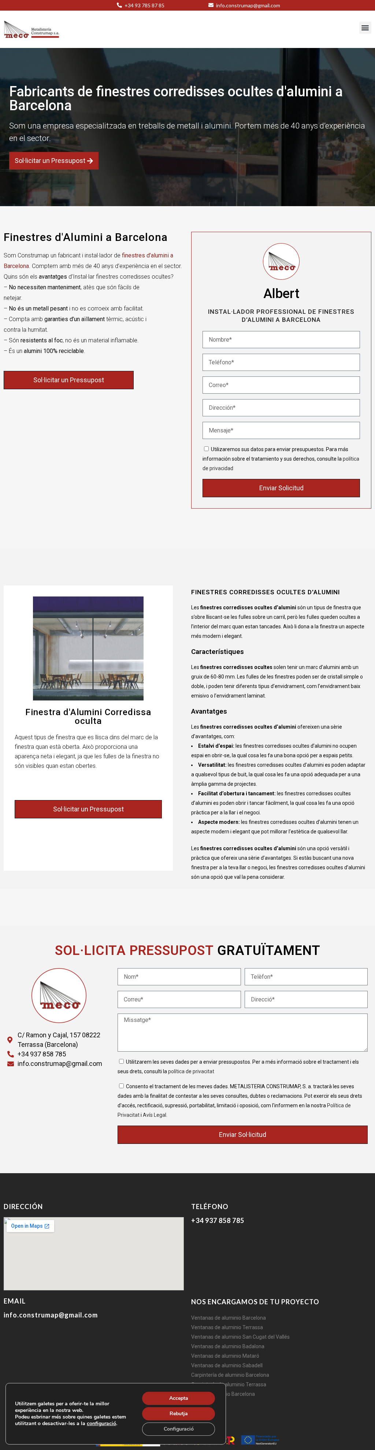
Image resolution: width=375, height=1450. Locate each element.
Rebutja (179, 1413)
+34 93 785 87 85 (143, 5)
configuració (101, 1423)
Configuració (179, 1428)
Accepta (178, 1398)
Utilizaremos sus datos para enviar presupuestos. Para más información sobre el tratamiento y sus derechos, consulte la (281, 458)
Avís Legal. (155, 1115)
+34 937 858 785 (217, 1220)
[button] (365, 28)
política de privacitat (191, 1071)
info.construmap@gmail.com (247, 5)
